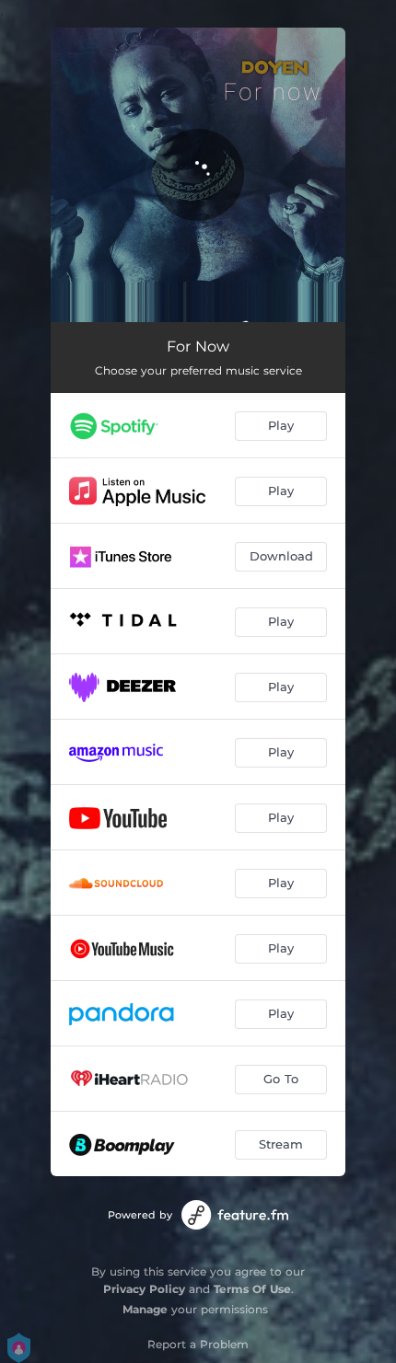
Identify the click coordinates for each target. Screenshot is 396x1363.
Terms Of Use (252, 1289)
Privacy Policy (144, 1289)
